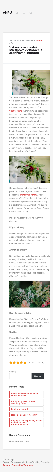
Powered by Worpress (22, 465)
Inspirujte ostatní (19, 409)
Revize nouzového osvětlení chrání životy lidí (24, 394)
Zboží (40, 40)
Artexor (6, 465)
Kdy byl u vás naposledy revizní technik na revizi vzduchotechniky (26, 422)
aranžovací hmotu (28, 194)
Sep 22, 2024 (15, 40)
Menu (24, 13)
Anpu (7, 12)
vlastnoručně (15, 110)
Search (12, 371)
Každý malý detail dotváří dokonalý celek (23, 402)
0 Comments (29, 40)
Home (17, 13)
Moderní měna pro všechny (24, 414)
